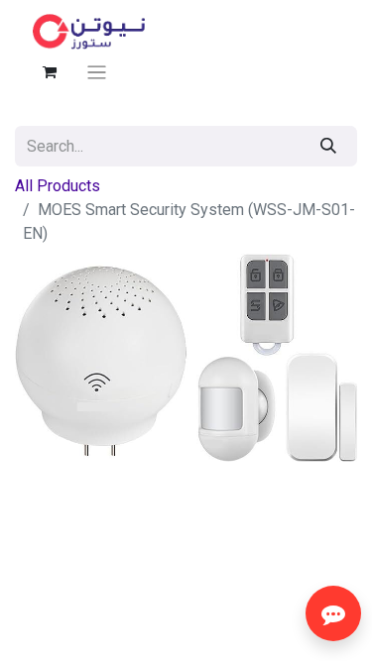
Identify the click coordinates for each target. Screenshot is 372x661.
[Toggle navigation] (96, 72)
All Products (57, 185)
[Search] (328, 146)
